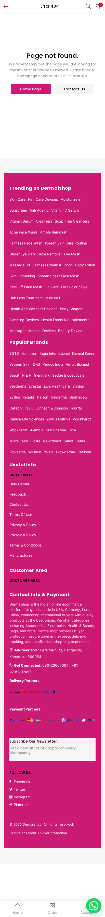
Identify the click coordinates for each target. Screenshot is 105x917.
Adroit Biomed (77, 364)
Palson (42, 397)
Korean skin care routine (66, 243)
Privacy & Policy (22, 525)
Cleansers (44, 221)
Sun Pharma (56, 430)
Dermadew (78, 397)
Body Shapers (71, 309)
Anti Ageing (39, 210)
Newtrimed (52, 441)
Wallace (34, 452)
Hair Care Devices (43, 199)
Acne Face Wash (23, 232)
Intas (81, 441)
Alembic (36, 430)
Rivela (49, 452)
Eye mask (72, 254)
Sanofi (69, 441)
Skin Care (17, 199)
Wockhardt (82, 419)
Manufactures (20, 555)
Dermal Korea (83, 353)
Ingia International (55, 353)
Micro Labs (18, 441)
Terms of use (20, 514)
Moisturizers (70, 199)
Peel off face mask (25, 287)
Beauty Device (70, 331)
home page (31, 89)
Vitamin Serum (21, 221)
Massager (17, 331)
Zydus (14, 397)
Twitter (19, 789)
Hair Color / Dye (74, 287)
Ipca (72, 430)
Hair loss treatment (26, 298)
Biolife (35, 441)
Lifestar (35, 386)
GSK (29, 408)
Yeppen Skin (19, 364)
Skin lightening (22, 276)
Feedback (17, 494)
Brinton (78, 386)
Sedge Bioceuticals (68, 375)
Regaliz (28, 397)
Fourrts (76, 408)
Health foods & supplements (65, 320)
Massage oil (19, 265)
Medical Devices (42, 331)
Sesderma (17, 386)
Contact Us (18, 504)
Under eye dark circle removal (35, 254)
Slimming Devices (24, 320)
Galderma (59, 397)
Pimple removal (53, 232)
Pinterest (21, 804)
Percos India (53, 364)
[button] (97, 6)
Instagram (22, 797)
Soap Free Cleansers (72, 221)
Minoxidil (52, 298)
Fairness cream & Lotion (52, 265)
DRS (36, 364)
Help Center (19, 484)
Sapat (14, 375)
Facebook (22, 781)
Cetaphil (16, 408)
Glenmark (42, 375)
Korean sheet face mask (58, 276)
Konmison (29, 353)
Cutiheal (84, 452)
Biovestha (17, 452)
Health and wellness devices (33, 309)
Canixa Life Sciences (26, 419)
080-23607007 (55, 665)
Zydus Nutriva (58, 419)
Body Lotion (85, 265)
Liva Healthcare (57, 386)
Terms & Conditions (25, 545)
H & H (26, 375)
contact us (74, 89)
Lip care (52, 287)
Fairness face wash (25, 243)
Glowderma (65, 452)
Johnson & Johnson (51, 408)
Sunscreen (18, 210)
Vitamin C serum (65, 210)
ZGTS (14, 353)
